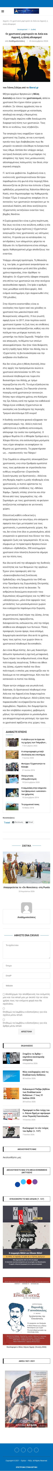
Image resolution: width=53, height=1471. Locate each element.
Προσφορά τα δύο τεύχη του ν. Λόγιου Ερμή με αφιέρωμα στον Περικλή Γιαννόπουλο (36, 1113)
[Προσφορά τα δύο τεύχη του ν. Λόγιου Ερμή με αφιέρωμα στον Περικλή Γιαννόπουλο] (11, 1114)
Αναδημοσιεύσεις (17, 41)
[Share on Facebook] (23, 835)
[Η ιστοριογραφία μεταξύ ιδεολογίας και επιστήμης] (12, 754)
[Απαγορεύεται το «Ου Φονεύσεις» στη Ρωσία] (26, 867)
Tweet (7, 822)
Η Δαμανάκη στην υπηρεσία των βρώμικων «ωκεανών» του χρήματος (33, 791)
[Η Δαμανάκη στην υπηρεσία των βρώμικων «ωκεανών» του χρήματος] (12, 792)
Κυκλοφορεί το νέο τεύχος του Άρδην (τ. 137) (35, 1129)
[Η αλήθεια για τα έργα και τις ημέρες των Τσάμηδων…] (12, 742)
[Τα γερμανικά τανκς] (12, 806)
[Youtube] (30, 1450)
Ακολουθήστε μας (12, 1157)
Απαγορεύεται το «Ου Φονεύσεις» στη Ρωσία (26, 887)
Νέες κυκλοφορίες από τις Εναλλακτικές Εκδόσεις (36, 1073)
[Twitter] (23, 1450)
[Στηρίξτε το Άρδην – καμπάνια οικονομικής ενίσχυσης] (11, 1058)
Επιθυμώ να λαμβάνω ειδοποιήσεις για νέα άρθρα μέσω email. (25, 1024)
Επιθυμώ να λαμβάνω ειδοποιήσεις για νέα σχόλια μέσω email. (25, 1013)
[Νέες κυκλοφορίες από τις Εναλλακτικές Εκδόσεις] (11, 1076)
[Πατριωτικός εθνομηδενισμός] (12, 779)
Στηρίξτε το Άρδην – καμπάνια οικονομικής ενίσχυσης (33, 1057)
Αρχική (5, 21)
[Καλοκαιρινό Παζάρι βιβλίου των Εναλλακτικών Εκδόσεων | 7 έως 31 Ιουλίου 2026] (11, 1093)
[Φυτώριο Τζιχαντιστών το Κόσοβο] (12, 767)
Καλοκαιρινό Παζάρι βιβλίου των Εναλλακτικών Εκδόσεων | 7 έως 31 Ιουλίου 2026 (36, 1093)
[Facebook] (23, 3)
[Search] (50, 11)
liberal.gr (33, 87)
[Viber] (36, 1450)
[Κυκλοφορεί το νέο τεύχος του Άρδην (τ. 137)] (11, 1132)
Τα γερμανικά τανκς (30, 804)
